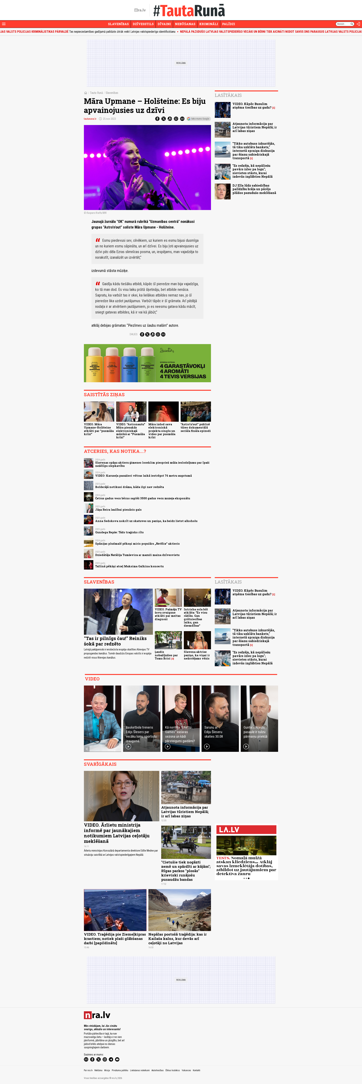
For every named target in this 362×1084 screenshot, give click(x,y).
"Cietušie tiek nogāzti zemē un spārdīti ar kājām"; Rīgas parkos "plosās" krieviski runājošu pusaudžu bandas (185, 871)
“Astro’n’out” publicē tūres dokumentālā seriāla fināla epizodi (196, 427)
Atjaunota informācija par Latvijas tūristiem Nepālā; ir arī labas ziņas (254, 127)
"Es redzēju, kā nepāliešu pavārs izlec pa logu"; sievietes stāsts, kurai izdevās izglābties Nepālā (252, 171)
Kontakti (196, 1070)
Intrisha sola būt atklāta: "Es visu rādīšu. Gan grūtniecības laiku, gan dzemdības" (196, 617)
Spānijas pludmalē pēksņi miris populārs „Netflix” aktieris (137, 543)
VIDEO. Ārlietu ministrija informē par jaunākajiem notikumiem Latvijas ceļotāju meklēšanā (117, 833)
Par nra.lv (88, 1070)
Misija (107, 1070)
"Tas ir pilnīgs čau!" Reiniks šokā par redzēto (115, 641)
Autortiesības (158, 1070)
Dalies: (134, 334)
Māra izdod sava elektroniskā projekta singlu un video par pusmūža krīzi (161, 430)
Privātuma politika (120, 1070)
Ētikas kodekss (173, 1070)
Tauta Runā (96, 93)
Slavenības (118, 24)
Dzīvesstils (143, 24)
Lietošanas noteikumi (140, 1070)
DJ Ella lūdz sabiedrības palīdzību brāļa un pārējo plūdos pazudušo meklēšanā (254, 189)
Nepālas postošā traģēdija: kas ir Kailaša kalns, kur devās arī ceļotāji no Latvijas (177, 938)
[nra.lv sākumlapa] (140, 10)
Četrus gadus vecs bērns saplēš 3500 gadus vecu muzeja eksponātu (142, 498)
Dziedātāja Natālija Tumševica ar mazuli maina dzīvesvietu (137, 555)
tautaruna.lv (90, 118)
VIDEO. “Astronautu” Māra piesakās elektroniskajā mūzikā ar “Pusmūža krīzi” (130, 430)
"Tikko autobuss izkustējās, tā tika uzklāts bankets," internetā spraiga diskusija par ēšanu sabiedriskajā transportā (253, 150)
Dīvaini (164, 24)
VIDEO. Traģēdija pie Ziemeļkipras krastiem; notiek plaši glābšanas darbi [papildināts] (115, 938)
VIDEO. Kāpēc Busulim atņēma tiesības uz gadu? (252, 105)
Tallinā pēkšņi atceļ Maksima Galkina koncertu (129, 566)
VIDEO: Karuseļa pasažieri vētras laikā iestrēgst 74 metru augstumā (143, 475)
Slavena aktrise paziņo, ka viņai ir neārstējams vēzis (197, 655)
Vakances (186, 1070)
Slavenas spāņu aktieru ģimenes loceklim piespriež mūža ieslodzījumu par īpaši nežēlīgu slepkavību (152, 464)
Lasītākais (228, 95)
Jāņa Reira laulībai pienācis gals (118, 509)
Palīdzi (228, 24)
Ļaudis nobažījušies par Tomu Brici (166, 655)
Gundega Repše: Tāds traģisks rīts (119, 532)
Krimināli (208, 24)
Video (92, 679)
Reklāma (98, 1070)
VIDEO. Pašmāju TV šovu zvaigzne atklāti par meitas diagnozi (168, 614)
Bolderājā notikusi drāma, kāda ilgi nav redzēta (129, 487)
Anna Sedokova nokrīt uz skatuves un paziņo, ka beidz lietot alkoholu (146, 521)
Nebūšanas (185, 24)
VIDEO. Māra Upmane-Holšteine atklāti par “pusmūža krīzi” (99, 429)
